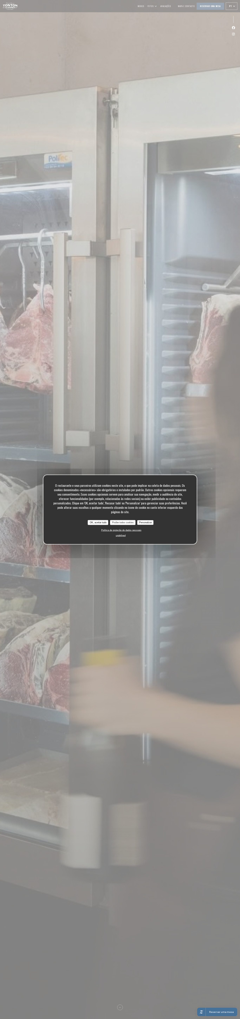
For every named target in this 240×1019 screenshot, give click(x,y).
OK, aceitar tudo (98, 522)
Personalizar (145, 522)
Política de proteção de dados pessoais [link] (121, 530)
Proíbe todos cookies (123, 522)
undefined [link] (121, 535)
